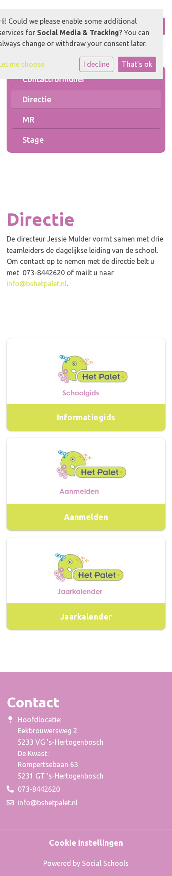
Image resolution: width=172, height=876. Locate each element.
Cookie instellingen (86, 843)
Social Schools (105, 863)
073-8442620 (39, 789)
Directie (36, 99)
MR (28, 119)
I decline (96, 64)
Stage (33, 139)
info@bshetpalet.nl (37, 284)
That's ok (137, 64)
